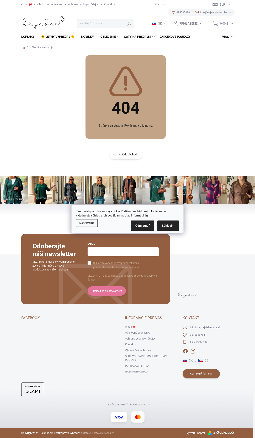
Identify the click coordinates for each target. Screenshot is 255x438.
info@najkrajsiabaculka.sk (205, 327)
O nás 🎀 (26, 4)
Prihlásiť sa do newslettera (106, 290)
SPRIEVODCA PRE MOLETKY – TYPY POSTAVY (146, 358)
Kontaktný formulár (201, 373)
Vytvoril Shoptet (195, 432)
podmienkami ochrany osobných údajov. (116, 267)
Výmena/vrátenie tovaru (139, 350)
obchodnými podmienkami (121, 263)
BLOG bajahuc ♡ (140, 404)
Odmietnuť (142, 225)
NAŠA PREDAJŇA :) (136, 371)
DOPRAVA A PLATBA (137, 365)
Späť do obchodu (128, 154)
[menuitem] (29, 36)
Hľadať (129, 23)
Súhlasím (168, 225)
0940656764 (197, 334)
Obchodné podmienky (50, 4)
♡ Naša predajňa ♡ (116, 404)
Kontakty (109, 4)
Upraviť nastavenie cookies (98, 432)
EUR (222, 4)
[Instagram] (193, 350)
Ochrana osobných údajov (83, 4)
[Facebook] (185, 350)
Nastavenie (86, 223)
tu (146, 215)
